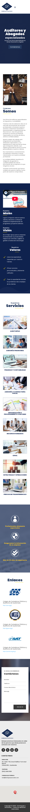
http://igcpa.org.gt (7, 628)
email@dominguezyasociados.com (10, 777)
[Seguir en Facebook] (3, 750)
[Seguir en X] (8, 750)
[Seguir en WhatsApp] (16, 750)
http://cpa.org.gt (7, 605)
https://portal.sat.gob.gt (9, 651)
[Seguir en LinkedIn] (12, 750)
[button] (15, 792)
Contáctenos (15, 47)
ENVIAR (19, 707)
